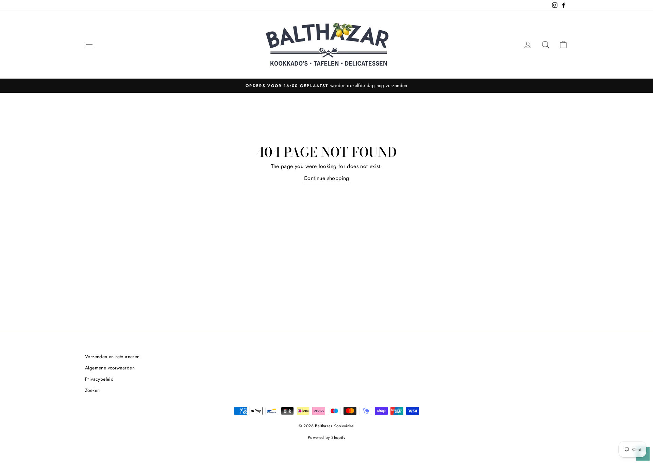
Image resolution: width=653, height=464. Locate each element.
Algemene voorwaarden (110, 367)
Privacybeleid (99, 379)
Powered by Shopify (326, 437)
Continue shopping (326, 178)
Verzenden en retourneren (112, 356)
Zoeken (92, 390)
